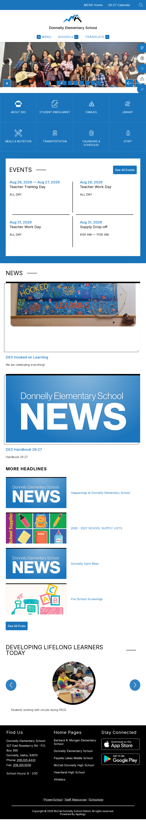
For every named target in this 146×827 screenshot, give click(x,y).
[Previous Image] (129, 83)
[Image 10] (99, 83)
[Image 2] (53, 83)
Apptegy (80, 814)
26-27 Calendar (119, 5)
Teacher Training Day (29, 186)
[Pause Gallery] (7, 83)
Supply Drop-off (95, 227)
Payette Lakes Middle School (73, 758)
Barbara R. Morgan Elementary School (75, 742)
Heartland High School (69, 772)
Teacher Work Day (96, 186)
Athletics (59, 779)
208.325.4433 (26, 760)
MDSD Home (93, 5)
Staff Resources (76, 799)
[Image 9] (93, 83)
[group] (73, 687)
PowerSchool (53, 799)
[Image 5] (70, 83)
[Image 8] (87, 83)
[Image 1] (47, 83)
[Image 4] (64, 83)
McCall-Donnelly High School (74, 765)
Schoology (96, 799)
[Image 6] (76, 83)
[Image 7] (81, 83)
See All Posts (16, 626)
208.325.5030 (22, 765)
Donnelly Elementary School (73, 751)
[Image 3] (59, 83)
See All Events (125, 170)
